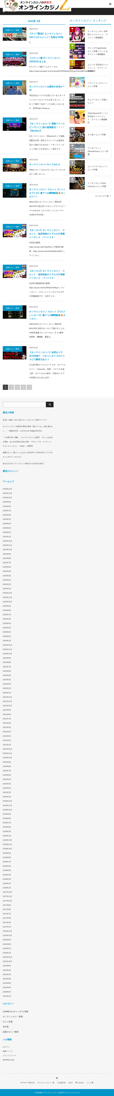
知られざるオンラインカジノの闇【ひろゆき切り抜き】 (23, 464)
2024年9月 (7, 554)
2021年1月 (7, 745)
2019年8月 (7, 818)
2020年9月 (7, 762)
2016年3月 (7, 948)
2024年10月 (7, 550)
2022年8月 (7, 662)
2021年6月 (7, 723)
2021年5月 (7, 727)
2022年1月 (7, 693)
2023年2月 (7, 636)
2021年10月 (7, 706)
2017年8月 (7, 909)
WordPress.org (8, 1060)
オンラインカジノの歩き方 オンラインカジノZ (62, 1092)
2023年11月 (7, 597)
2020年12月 (7, 749)
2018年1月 (7, 888)
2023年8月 (7, 610)
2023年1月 (7, 641)
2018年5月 (7, 870)
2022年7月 (7, 667)
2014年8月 (7, 966)
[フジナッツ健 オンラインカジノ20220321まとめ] (14, 59)
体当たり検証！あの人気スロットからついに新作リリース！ (25, 420)
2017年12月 (7, 892)
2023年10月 (7, 602)
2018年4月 (7, 875)
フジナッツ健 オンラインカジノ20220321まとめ (45, 60)
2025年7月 (7, 511)
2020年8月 (7, 766)
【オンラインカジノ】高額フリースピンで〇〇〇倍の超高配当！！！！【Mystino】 (47, 127)
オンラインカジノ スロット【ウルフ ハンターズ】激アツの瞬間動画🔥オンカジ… (47, 315)
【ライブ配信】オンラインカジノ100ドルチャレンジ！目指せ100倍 (46, 35)
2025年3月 (7, 528)
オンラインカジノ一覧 (46, 1082)
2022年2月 (7, 688)
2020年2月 (7, 792)
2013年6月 (7, 987)
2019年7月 (7, 823)
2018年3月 (7, 879)
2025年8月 (7, 506)
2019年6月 (7, 827)
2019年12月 (7, 801)
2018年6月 (7, 866)
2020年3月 (7, 788)
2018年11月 (7, 844)
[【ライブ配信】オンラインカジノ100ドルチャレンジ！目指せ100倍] (14, 34)
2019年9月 (7, 814)
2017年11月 (7, 896)
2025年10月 (7, 498)
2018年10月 (7, 849)
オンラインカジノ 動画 (13, 1016)
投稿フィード (8, 1051)
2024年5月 (7, 571)
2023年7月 (7, 615)
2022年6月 (7, 671)
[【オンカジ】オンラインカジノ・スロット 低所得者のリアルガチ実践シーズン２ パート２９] (14, 271)
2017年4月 (7, 923)
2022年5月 (7, 675)
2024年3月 (7, 580)
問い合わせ (79, 1082)
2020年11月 (7, 753)
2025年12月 (7, 489)
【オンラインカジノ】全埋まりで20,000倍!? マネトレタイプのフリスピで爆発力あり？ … (47, 356)
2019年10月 (7, 810)
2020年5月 (7, 779)
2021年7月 (7, 719)
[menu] (110, 4)
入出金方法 (61, 1082)
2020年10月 (7, 758)
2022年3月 (7, 684)
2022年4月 (7, 680)
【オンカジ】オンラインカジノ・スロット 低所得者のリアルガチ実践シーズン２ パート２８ (47, 233)
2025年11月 (7, 493)
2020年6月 (7, 775)
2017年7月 (7, 914)
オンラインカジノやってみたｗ (44, 164)
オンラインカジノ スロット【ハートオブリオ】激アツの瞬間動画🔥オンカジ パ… (47, 193)
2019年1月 (7, 836)
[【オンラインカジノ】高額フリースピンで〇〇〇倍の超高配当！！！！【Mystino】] (14, 124)
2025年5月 (7, 519)
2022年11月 (7, 649)
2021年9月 (7, 710)
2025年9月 (7, 502)
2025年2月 (7, 532)
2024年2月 (7, 584)
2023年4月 (7, 628)
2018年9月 (7, 853)
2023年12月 (7, 593)
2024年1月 (7, 589)
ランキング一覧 (102, 196)
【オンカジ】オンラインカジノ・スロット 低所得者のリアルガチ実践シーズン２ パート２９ (47, 274)
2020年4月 (7, 784)
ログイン (6, 1047)
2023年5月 (7, 623)
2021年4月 (7, 732)
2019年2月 (7, 831)
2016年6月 (7, 944)
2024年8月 (7, 558)
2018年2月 (7, 883)
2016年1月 (7, 953)
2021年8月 (7, 714)
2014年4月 (7, 974)
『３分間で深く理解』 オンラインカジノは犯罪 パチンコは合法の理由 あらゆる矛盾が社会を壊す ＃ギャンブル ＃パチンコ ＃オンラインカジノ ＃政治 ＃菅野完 (28, 441)
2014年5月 (7, 970)
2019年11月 (7, 805)
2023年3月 (7, 632)
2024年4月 (7, 576)
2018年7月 (7, 862)
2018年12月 (7, 840)
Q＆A (71, 1082)
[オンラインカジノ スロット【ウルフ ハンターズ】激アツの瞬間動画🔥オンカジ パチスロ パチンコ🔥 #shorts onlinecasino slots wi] (14, 312)
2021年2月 (7, 740)
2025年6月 (7, 515)
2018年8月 (7, 857)
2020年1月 (7, 797)
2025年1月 (7, 537)
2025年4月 (7, 524)
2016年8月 (7, 940)
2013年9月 (7, 979)
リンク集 (90, 1082)
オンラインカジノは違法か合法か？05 (47, 88)
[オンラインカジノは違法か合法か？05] (14, 87)
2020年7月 (7, 771)
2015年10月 (7, 961)
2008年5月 (7, 992)
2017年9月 (7, 905)
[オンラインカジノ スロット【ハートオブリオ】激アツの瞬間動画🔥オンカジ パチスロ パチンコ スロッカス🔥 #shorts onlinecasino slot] (14, 190)
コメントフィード (9, 1056)
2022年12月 (7, 645)
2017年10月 (7, 901)
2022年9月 (7, 658)
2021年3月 (7, 736)
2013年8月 (7, 983)
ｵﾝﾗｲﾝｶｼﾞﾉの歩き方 (28, 1082)
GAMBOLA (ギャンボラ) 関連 (15, 1011)
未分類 (6, 1027)
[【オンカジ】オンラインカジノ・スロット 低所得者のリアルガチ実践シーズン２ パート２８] (14, 230)
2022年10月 (7, 654)
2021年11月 (7, 701)
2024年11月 (7, 545)
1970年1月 (7, 996)
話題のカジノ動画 (12, 30)
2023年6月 (7, 619)
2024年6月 (7, 567)
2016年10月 (7, 935)
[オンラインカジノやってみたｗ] (14, 165)
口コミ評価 (8, 1022)
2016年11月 (7, 931)
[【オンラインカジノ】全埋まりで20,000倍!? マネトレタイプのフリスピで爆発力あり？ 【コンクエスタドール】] (14, 352)
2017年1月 (7, 927)
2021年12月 (7, 697)
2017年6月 (7, 918)
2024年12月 (7, 541)
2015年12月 (7, 957)
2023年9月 (7, 606)
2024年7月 (7, 563)
